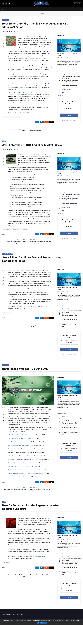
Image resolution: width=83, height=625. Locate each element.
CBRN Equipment (6, 229)
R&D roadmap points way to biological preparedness (21, 434)
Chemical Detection (16, 229)
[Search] (80, 9)
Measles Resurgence (48, 9)
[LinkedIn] (3, 43)
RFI (9, 312)
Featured (14, 9)
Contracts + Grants (8, 253)
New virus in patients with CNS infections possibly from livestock (24, 445)
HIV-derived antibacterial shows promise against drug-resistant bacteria (26, 469)
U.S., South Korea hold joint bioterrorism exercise (20, 448)
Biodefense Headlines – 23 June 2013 (17, 325)
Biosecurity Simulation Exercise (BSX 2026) (71, 76)
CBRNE (4, 141)
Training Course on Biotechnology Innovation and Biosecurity (69, 86)
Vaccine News (60, 9)
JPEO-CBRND (24, 229)
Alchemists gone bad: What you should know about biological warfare (25, 455)
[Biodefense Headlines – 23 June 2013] (28, 390)
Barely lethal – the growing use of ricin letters (19, 441)
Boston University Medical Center (20, 112)
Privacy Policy (68, 120)
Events (69, 9)
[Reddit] (3, 46)
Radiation (8, 562)
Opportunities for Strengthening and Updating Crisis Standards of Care (70, 81)
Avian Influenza (35, 9)
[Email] (3, 49)
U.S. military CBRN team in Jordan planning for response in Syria (24, 459)
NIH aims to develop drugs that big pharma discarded (21, 462)
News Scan (59, 57)
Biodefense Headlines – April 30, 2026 (67, 54)
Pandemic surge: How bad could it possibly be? (20, 476)
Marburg (14, 116)
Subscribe (77, 3)
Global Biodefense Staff (8, 31)
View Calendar (60, 95)
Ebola (9, 116)
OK (38, 622)
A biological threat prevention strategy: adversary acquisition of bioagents (26, 473)
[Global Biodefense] (41, 3)
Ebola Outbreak (24, 9)
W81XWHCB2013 (40, 306)
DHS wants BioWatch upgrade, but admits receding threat (22, 466)
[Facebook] (3, 40)
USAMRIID (20, 116)
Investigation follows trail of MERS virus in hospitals (21, 438)
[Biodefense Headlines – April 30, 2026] (69, 45)
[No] (81, 622)
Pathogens (5, 19)
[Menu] (3, 9)
